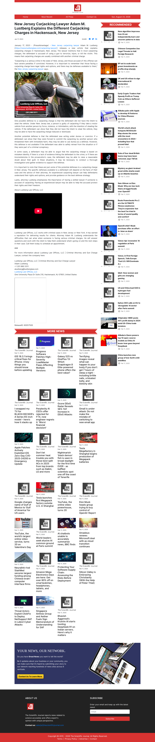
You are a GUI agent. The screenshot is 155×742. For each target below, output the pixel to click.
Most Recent (47, 17)
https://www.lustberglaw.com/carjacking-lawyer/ (36, 48)
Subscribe (110, 719)
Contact (93, 739)
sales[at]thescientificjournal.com (50, 725)
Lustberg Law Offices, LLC (26, 272)
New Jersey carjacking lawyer (65, 45)
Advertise (83, 739)
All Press (69, 17)
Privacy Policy (71, 739)
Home (25, 17)
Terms (59, 739)
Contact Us (91, 17)
